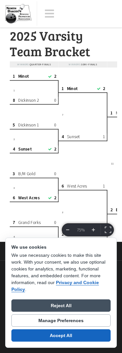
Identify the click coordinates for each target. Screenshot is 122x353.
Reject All (61, 305)
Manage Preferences (61, 320)
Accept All (61, 335)
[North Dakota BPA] (18, 13)
